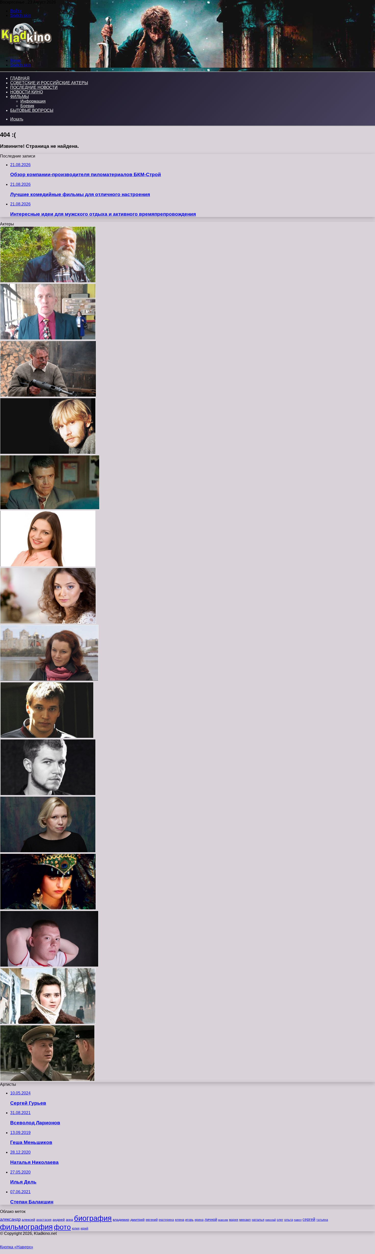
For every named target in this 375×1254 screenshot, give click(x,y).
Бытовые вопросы (31, 110)
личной (211, 1219)
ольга (288, 1220)
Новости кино (26, 92)
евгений (152, 1220)
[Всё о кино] (26, 52)
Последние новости (34, 87)
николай (270, 1219)
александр (10, 1219)
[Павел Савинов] (47, 1080)
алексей (28, 1220)
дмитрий (137, 1220)
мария (233, 1220)
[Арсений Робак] (48, 794)
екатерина (166, 1220)
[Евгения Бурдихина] (47, 565)
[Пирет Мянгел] (48, 908)
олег (280, 1220)
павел (298, 1219)
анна (69, 1220)
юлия (76, 1228)
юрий (84, 1228)
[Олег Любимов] (48, 453)
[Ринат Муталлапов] (49, 965)
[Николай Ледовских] (48, 281)
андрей (59, 1220)
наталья (258, 1220)
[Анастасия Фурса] (48, 622)
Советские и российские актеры (49, 83)
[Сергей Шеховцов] (48, 395)
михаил (245, 1220)
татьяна (322, 1220)
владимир (121, 1220)
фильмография (26, 1227)
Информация (33, 101)
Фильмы (19, 96)
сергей (309, 1219)
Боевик (27, 106)
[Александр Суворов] (49, 508)
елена (179, 1220)
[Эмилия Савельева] (48, 851)
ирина (199, 1220)
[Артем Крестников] (47, 737)
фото (62, 1227)
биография (93, 1218)
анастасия (44, 1219)
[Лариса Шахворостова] (49, 679)
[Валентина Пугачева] (48, 1022)
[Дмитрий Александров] (48, 338)
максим (223, 1219)
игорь (189, 1220)
